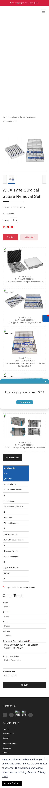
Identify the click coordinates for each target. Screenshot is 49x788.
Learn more (25, 402)
